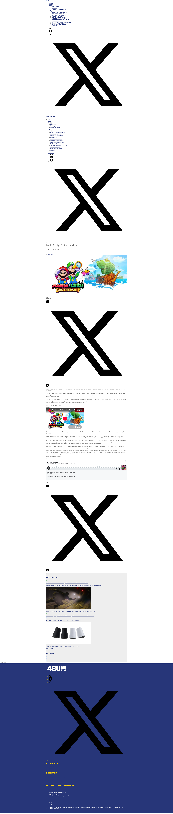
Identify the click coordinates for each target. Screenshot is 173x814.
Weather (54, 26)
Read (50, 5)
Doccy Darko (50, 254)
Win (50, 10)
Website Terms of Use (54, 782)
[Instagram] (50, 35)
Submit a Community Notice (60, 20)
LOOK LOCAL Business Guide (59, 12)
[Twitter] (86, 383)
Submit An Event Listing (59, 17)
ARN (50, 811)
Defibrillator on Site (58, 23)
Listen (51, 3)
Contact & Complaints (54, 766)
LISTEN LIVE (51, 153)
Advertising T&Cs (53, 779)
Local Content (52, 781)
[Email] (50, 386)
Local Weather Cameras (59, 24)
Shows (51, 4)
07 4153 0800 (55, 804)
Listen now (49, 116)
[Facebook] (50, 32)
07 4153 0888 (56, 803)
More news (49, 648)
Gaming (50, 252)
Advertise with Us (53, 768)
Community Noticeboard (59, 18)
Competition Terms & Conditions (57, 777)
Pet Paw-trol (56, 21)
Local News (55, 7)
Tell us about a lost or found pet (62, 22)
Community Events (57, 16)
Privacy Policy (52, 776)
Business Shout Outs (58, 14)
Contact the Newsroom (59, 9)
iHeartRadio (51, 812)
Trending (54, 8)
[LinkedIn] (47, 386)
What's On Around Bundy (59, 15)
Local (51, 11)
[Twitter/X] (88, 113)
